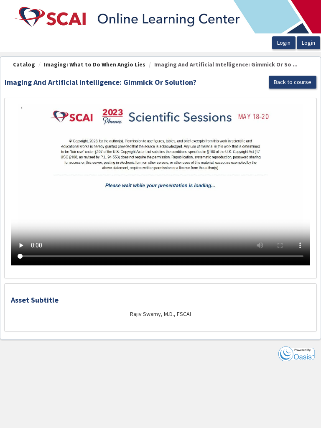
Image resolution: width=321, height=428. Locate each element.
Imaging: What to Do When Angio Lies (94, 64)
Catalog (24, 64)
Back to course (292, 82)
